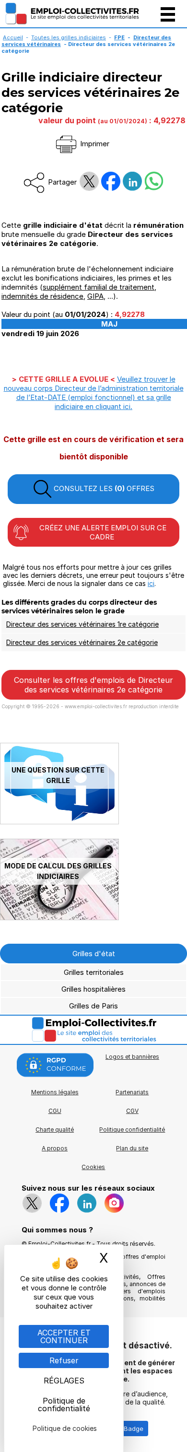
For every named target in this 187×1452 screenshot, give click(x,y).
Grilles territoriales (94, 972)
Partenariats (132, 1092)
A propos (55, 1148)
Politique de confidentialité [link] (64, 1404)
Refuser (64, 1360)
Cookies (93, 1167)
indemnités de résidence (42, 296)
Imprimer (93, 143)
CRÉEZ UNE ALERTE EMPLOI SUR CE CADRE (101, 532)
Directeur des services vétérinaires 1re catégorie (82, 624)
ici (151, 583)
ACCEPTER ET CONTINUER (64, 1336)
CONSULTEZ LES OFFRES (103, 488)
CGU (54, 1110)
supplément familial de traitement (98, 287)
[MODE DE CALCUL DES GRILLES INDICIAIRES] (59, 917)
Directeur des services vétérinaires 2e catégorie (82, 642)
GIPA (95, 296)
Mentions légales (55, 1092)
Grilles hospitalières (93, 989)
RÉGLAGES (64, 1380)
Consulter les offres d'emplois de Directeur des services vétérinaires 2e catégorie (93, 684)
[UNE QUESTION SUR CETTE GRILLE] (59, 821)
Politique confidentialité (132, 1129)
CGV (132, 1110)
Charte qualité (54, 1129)
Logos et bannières (132, 1056)
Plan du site (132, 1148)
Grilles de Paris (93, 1005)
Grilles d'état (93, 953)
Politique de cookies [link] (65, 1428)
